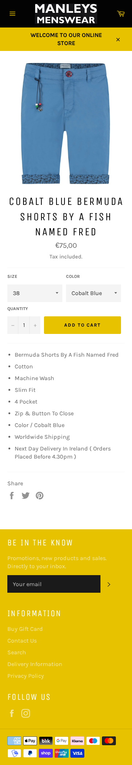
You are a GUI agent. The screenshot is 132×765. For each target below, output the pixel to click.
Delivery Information (34, 664)
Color (73, 276)
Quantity (17, 308)
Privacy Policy (25, 675)
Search (16, 652)
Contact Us (22, 640)
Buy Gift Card (25, 628)
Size (12, 276)
